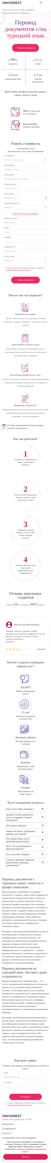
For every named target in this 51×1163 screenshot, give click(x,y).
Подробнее (10, 642)
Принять (25, 1157)
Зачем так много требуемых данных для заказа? (20, 832)
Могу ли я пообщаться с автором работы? (19, 847)
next (30, 613)
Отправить (25, 1097)
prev (20, 613)
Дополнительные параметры (25, 214)
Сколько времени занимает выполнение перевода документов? (20, 862)
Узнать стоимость (26, 48)
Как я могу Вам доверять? (20, 809)
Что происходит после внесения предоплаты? (18, 840)
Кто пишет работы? (16, 825)
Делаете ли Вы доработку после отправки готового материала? (19, 817)
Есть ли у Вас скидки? (17, 854)
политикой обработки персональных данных (18, 270)
